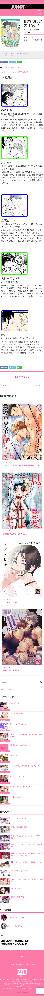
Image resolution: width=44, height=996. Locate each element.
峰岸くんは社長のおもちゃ (18, 724)
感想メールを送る (22, 376)
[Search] (41, 682)
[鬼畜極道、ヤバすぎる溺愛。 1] (5, 790)
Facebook (5, 62)
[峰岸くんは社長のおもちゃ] (5, 727)
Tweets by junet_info (7, 689)
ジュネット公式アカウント (15, 917)
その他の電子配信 (8, 67)
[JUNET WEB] (22, 6)
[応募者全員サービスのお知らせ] (5, 748)
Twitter (13, 62)
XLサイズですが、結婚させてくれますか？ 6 (24, 766)
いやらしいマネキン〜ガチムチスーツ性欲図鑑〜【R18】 (26, 735)
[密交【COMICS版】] (5, 800)
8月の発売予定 (14, 703)
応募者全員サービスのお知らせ (20, 745)
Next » (38, 385)
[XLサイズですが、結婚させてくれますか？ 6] (5, 769)
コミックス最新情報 (16, 713)
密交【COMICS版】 (16, 797)
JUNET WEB (18, 964)
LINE (20, 62)
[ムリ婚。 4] (5, 758)
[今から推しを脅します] (5, 779)
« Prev (4, 385)
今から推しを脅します (17, 776)
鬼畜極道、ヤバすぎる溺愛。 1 (20, 787)
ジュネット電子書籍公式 (15, 926)
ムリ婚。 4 (13, 755)
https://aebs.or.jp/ (22, 992)
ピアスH (17, 67)
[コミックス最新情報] (5, 717)
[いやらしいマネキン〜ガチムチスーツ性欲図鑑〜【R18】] (5, 737)
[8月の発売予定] (5, 706)
